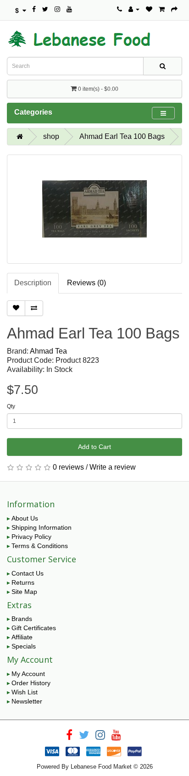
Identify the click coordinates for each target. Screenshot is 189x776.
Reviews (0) (86, 283)
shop (51, 136)
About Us (24, 518)
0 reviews (68, 467)
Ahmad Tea (48, 351)
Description (32, 283)
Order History (30, 683)
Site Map (24, 591)
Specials (23, 646)
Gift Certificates (33, 628)
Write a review (112, 467)
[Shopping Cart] (162, 9)
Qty (11, 406)
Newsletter (26, 701)
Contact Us (27, 573)
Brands (21, 618)
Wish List (24, 692)
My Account (28, 673)
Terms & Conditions (39, 545)
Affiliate (22, 637)
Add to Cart (94, 446)
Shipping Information (41, 527)
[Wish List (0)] (149, 9)
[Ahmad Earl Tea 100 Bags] (94, 209)
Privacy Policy (31, 536)
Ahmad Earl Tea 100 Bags (122, 136)
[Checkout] (174, 9)
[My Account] (133, 9)
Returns (22, 582)
